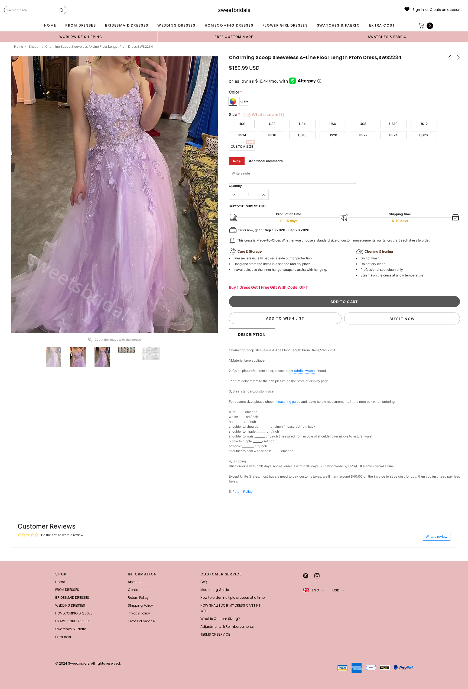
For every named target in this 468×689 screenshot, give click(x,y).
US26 (423, 135)
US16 (272, 135)
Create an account (445, 10)
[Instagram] (317, 576)
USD (335, 590)
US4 (302, 124)
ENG (315, 590)
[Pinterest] (305, 576)
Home (18, 46)
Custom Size (242, 146)
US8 (363, 124)
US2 (272, 124)
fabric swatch (304, 371)
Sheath (34, 46)
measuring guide (287, 402)
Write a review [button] (436, 537)
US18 (302, 135)
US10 (393, 124)
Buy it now (402, 319)
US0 (242, 124)
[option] (80, 36)
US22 (363, 135)
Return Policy (242, 492)
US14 (242, 135)
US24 (393, 135)
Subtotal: (236, 206)
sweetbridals (234, 10)
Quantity (235, 186)
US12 (424, 124)
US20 (333, 135)
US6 (332, 124)
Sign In (418, 10)
